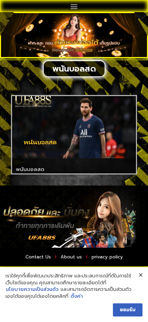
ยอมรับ (128, 309)
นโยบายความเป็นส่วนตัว (32, 289)
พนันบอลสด (30, 169)
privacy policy (107, 257)
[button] (74, 6)
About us (71, 257)
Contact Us (38, 257)
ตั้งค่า (77, 296)
